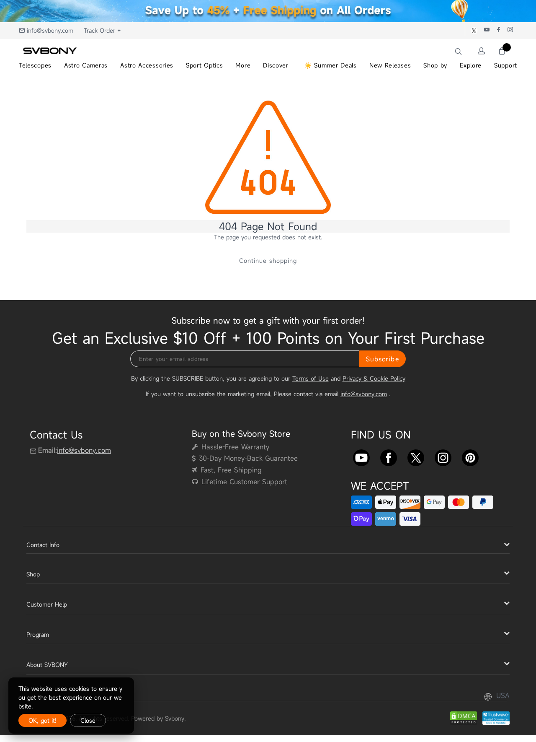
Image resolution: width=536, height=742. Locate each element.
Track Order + (102, 30)
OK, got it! (42, 720)
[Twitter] (415, 456)
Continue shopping (268, 261)
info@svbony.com (50, 30)
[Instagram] (443, 456)
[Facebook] (388, 456)
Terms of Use (310, 378)
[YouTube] (361, 456)
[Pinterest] (470, 456)
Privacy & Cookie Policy (374, 378)
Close (87, 720)
